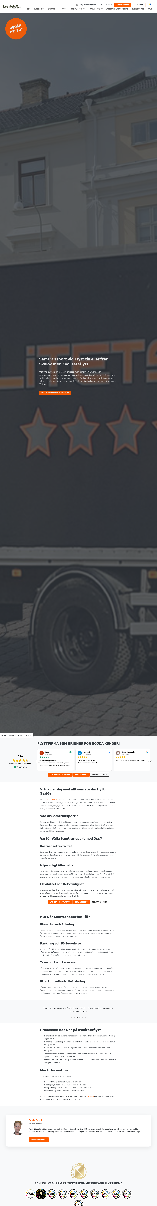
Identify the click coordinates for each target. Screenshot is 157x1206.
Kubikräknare (138, 9)
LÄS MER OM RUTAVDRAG (60, 774)
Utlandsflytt (96, 9)
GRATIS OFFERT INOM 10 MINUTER (55, 393)
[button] (150, 761)
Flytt (63, 9)
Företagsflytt (78, 9)
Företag (139, 5)
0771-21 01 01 (106, 5)
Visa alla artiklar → (39, 1140)
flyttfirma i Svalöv (50, 799)
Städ (150, 9)
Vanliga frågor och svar (117, 9)
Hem (28, 9)
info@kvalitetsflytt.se (87, 5)
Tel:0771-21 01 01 (99, 774)
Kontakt (51, 9)
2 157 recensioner (24, 763)
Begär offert (123, 4)
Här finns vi (39, 9)
